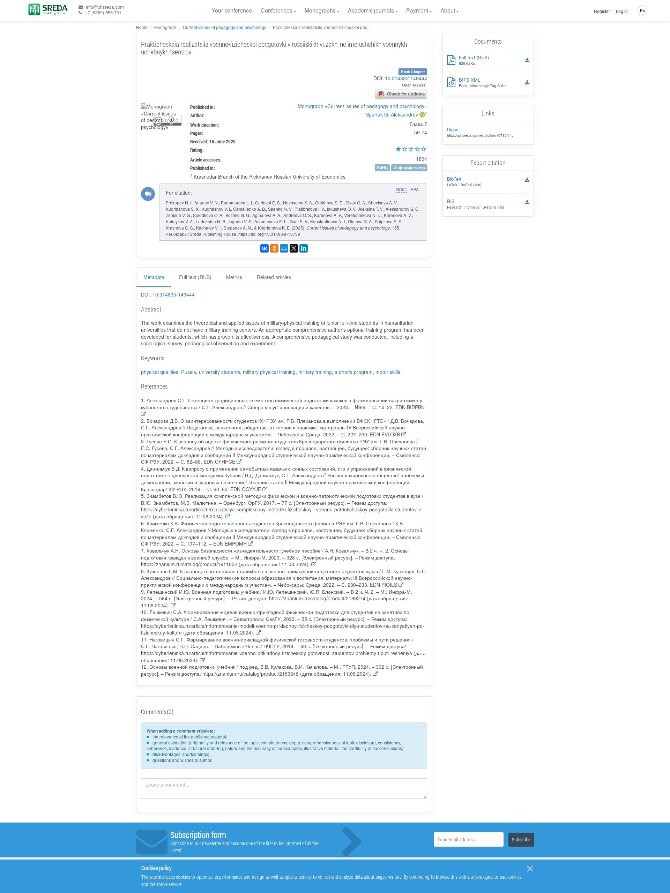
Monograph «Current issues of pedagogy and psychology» (362, 106)
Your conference (231, 10)
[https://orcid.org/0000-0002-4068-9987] (422, 115)
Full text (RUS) (195, 276)
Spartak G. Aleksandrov (392, 114)
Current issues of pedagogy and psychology (224, 27)
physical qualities (159, 371)
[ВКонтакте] (264, 248)
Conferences (276, 10)
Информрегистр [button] (409, 167)
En (642, 10)
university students (219, 371)
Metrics (234, 276)
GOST (401, 189)
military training (315, 371)
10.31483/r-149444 (406, 78)
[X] (294, 248)
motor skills (387, 371)
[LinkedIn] (303, 248)
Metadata (153, 276)
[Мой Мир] (284, 248)
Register (602, 11)
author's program (354, 371)
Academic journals (371, 10)
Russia (188, 371)
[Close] (530, 868)
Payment (417, 10)
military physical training (269, 371)
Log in (622, 11)
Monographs (320, 10)
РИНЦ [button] (382, 167)
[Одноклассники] (274, 248)
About (447, 10)
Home (142, 27)
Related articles (274, 276)
